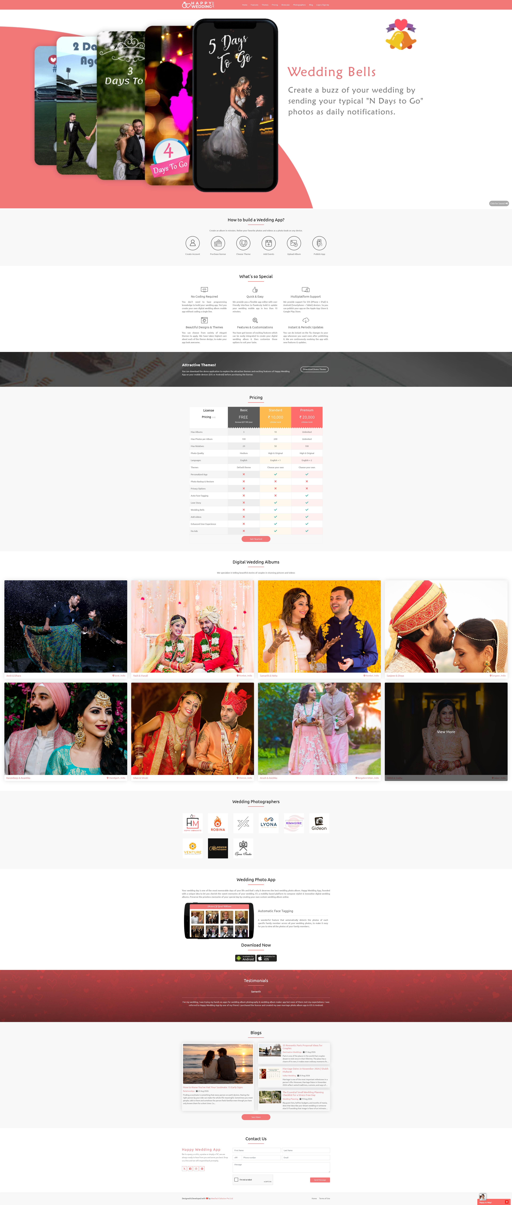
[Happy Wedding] (198, 5)
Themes (265, 5)
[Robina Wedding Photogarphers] (218, 823)
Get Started (256, 539)
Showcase (285, 5)
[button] (203, 935)
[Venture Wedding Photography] (192, 848)
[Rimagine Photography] (294, 823)
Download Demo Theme (314, 369)
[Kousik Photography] (218, 848)
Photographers (299, 5)
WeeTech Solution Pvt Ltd (222, 1198)
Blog (311, 5)
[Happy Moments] (192, 823)
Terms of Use (324, 1198)
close (507, 1202)
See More (256, 1117)
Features (254, 5)
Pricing (275, 5)
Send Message (320, 1180)
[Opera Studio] (243, 848)
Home (244, 5)
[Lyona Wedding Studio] (268, 823)
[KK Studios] (243, 823)
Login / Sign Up (322, 5)
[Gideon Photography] (319, 823)
